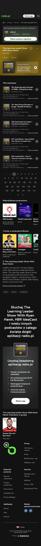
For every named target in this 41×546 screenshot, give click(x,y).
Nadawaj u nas (29, 462)
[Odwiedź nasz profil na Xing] (31, 511)
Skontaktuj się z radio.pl (29, 475)
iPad (5, 512)
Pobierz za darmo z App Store (20, 39)
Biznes (6, 57)
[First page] (5, 174)
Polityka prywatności (8, 484)
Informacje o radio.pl (28, 449)
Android (6, 517)
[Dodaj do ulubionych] (31, 48)
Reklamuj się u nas (30, 458)
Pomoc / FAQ (28, 484)
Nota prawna (8, 489)
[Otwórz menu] (38, 16)
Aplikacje (27, 480)
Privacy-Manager (9, 497)
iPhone (6, 508)
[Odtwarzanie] (35, 67)
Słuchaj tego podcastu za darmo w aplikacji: (20, 28)
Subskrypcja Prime (30, 488)
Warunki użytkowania (8, 477)
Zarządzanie (23, 292)
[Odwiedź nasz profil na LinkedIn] (26, 511)
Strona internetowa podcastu (13, 286)
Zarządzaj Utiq (9, 493)
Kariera (14, 57)
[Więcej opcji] (37, 48)
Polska (21, 527)
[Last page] (23, 195)
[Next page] (18, 195)
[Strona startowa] (4, 22)
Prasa (26, 454)
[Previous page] (10, 174)
